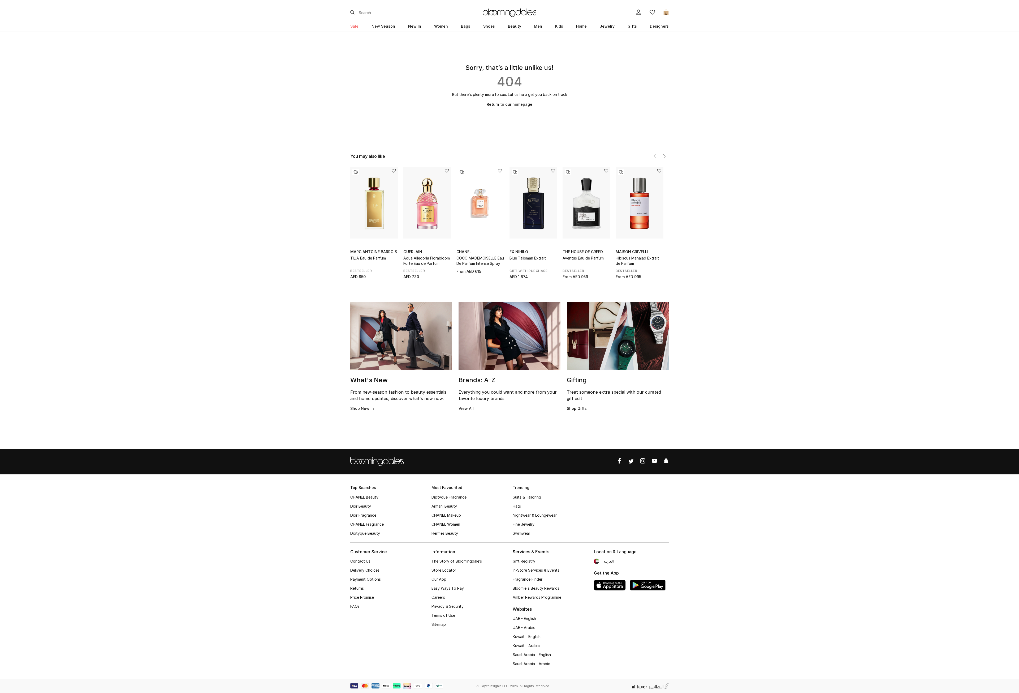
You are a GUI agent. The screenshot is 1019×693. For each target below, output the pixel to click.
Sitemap (438, 624)
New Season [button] (383, 26)
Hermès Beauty (444, 533)
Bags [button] (465, 26)
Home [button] (581, 26)
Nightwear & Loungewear (535, 515)
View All (466, 408)
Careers (438, 597)
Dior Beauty (360, 506)
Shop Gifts (577, 408)
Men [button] (538, 26)
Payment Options (365, 579)
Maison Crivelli (632, 251)
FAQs (355, 606)
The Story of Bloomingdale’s (456, 561)
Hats (517, 506)
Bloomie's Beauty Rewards (536, 588)
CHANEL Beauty (364, 497)
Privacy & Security (447, 606)
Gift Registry (524, 561)
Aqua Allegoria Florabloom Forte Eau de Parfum (426, 261)
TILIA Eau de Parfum (368, 258)
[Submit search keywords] (352, 13)
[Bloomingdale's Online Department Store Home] (509, 12)
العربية (608, 561)
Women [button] (441, 26)
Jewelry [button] (607, 26)
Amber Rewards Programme (537, 597)
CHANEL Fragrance (367, 524)
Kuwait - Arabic (526, 645)
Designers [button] (659, 26)
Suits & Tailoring (527, 497)
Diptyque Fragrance (449, 497)
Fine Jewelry (523, 524)
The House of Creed (583, 251)
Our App (438, 579)
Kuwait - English (527, 636)
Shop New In (362, 408)
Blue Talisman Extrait (528, 258)
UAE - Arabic (524, 627)
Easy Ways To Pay (447, 588)
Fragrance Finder (527, 579)
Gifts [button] (632, 26)
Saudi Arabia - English (532, 654)
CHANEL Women (445, 524)
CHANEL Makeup (446, 515)
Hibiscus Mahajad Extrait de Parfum (637, 261)
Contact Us (360, 561)
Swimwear (521, 533)
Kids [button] (559, 26)
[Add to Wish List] (394, 171)
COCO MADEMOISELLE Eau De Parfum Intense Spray (480, 261)
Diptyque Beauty (365, 533)
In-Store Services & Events (536, 570)
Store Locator (443, 570)
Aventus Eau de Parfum (583, 258)
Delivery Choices (364, 570)
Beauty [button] (514, 26)
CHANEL (464, 251)
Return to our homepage (509, 104)
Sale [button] (354, 26)
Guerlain (412, 251)
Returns (357, 588)
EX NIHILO (519, 251)
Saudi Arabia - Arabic (531, 663)
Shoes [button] (489, 26)
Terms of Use (443, 615)
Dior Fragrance (363, 515)
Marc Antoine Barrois (373, 251)
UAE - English (524, 618)
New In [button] (414, 26)
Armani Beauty (444, 506)
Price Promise (362, 597)
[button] (664, 156)
